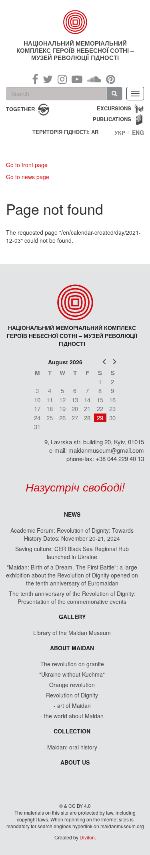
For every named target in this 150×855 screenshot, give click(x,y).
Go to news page (27, 177)
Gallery (72, 617)
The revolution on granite (72, 664)
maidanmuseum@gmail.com (106, 450)
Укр (119, 132)
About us (75, 762)
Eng (138, 132)
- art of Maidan (72, 705)
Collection (72, 731)
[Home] (75, 22)
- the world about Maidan (72, 716)
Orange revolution (72, 685)
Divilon (87, 837)
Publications (112, 119)
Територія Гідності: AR (65, 132)
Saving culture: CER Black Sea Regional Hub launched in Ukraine (72, 553)
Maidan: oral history (72, 747)
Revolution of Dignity (72, 695)
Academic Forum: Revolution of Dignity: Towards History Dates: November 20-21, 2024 (72, 534)
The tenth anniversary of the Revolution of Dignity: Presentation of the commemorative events (72, 597)
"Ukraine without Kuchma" (72, 674)
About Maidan (72, 648)
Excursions (114, 108)
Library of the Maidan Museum (72, 633)
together (20, 108)
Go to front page (27, 165)
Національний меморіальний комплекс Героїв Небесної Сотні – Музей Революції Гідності (75, 50)
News (72, 514)
